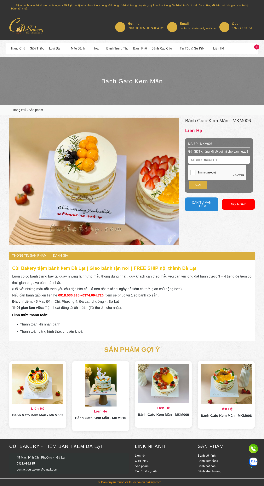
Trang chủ (18, 48)
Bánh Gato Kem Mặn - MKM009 (163, 415)
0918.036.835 (26, 463)
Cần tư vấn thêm (201, 204)
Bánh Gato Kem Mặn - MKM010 (100, 418)
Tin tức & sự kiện (192, 48)
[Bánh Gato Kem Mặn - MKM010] (100, 385)
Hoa (96, 48)
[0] (253, 48)
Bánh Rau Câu (162, 48)
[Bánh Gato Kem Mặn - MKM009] (163, 383)
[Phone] (253, 449)
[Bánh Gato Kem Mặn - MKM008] (226, 384)
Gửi (198, 184)
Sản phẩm (36, 110)
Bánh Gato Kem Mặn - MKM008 (226, 416)
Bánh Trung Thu (117, 48)
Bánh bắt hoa (206, 466)
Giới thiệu (37, 48)
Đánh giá (60, 255)
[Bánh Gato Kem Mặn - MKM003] (37, 384)
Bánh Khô (140, 48)
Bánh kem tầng (208, 460)
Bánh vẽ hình (206, 455)
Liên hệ (218, 48)
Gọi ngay (238, 204)
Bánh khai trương (209, 471)
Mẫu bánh (78, 48)
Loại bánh (56, 48)
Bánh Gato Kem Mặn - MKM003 (37, 415)
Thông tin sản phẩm (29, 255)
